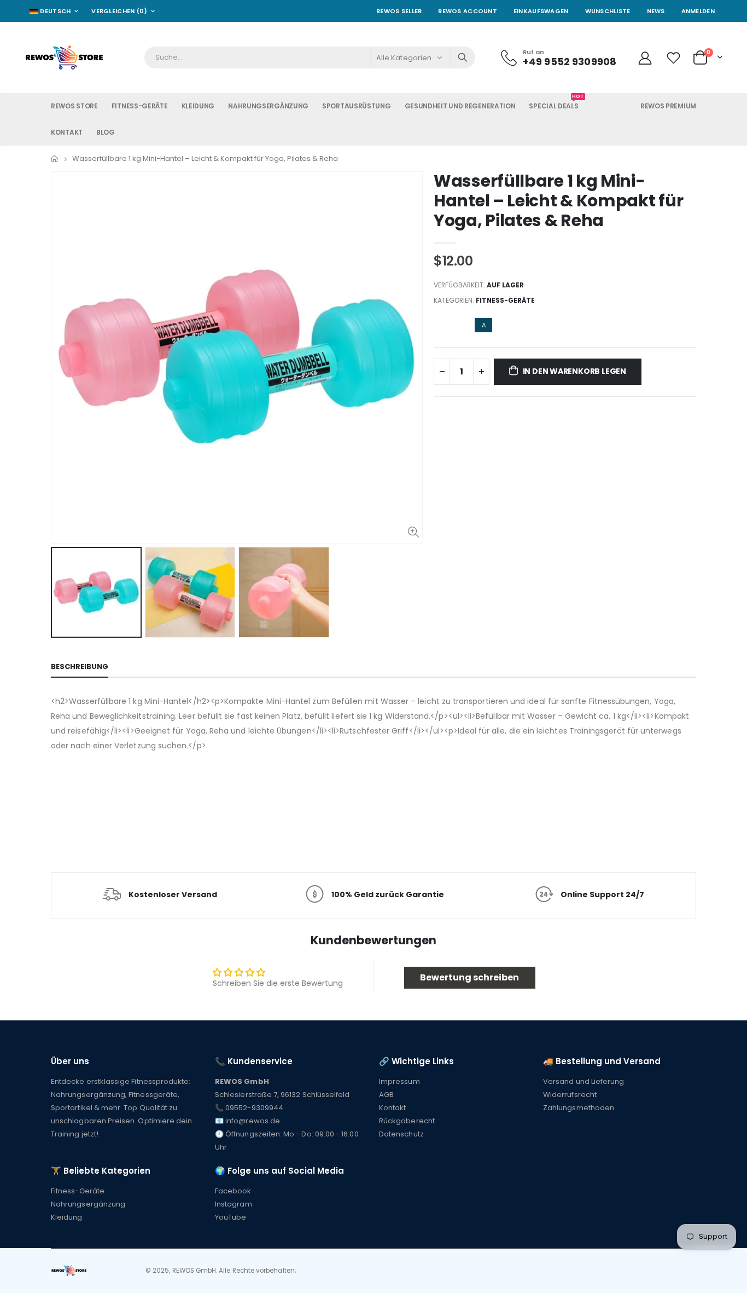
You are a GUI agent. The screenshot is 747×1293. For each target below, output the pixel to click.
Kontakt (392, 1107)
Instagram (233, 1204)
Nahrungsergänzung (88, 1204)
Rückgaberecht (407, 1121)
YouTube (230, 1217)
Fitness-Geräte (505, 300)
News (656, 11)
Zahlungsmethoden (578, 1107)
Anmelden (698, 11)
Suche (462, 57)
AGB (386, 1094)
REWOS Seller (399, 11)
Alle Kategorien (403, 58)
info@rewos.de (252, 1121)
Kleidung (67, 1217)
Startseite (55, 158)
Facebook (233, 1191)
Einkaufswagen (541, 11)
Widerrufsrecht (570, 1094)
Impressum (399, 1081)
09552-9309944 (254, 1107)
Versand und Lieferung (583, 1081)
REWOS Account (467, 11)
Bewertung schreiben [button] (469, 977)
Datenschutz (401, 1134)
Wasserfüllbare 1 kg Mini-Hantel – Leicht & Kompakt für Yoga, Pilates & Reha (558, 200)
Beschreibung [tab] (79, 666)
